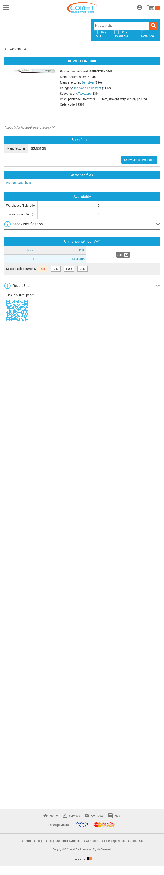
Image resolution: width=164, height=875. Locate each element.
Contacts (97, 815)
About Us (136, 841)
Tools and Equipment (87, 88)
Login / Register (139, 7)
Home (54, 815)
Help (118, 815)
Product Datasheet (18, 182)
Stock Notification (28, 224)
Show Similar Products (139, 159)
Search (153, 26)
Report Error (22, 286)
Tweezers (14, 49)
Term (27, 841)
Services (74, 815)
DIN (55, 268)
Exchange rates (114, 841)
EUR (69, 268)
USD (82, 268)
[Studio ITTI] (82, 858)
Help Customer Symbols (64, 841)
